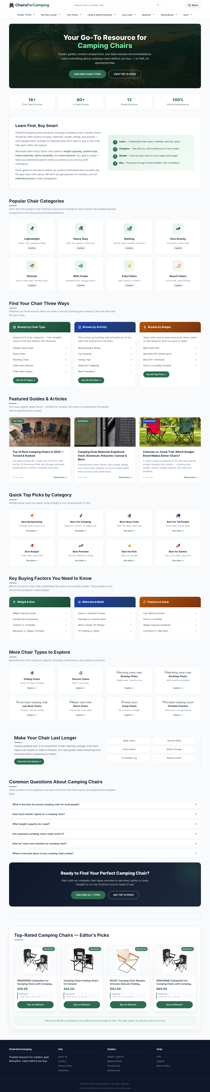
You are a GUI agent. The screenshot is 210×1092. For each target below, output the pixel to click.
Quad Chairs (19, 353)
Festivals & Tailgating (88, 365)
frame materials (24, 155)
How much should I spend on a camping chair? (38, 814)
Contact (62, 1061)
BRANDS (147, 15)
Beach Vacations (86, 371)
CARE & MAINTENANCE (100, 15)
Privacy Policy (65, 1066)
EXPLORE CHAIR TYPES (87, 74)
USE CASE (127, 15)
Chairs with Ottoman (23, 365)
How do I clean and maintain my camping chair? (39, 843)
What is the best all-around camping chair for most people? (45, 804)
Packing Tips (113, 1066)
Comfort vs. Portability (24, 625)
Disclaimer (63, 1070)
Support (160, 1061)
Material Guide (114, 1061)
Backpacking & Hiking (89, 348)
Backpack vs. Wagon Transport (28, 630)
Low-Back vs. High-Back (155, 630)
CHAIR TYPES (24, 15)
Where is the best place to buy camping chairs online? (42, 853)
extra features (67, 155)
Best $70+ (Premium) (154, 359)
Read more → (60, 477)
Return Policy (163, 1066)
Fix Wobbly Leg (129, 758)
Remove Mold (174, 740)
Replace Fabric (174, 758)
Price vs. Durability (152, 619)
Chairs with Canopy (22, 371)
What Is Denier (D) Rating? (91, 625)
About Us (62, 1056)
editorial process (25, 178)
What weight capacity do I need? (31, 824)
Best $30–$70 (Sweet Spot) (157, 353)
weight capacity (72, 151)
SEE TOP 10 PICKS (123, 894)
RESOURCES (167, 15)
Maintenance (113, 1070)
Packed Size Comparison (25, 619)
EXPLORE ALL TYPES (88, 894)
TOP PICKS (73, 15)
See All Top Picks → (156, 374)
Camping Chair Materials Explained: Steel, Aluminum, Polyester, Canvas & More (102, 455)
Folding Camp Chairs (23, 348)
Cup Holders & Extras (154, 613)
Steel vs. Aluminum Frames (91, 613)
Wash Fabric (129, 740)
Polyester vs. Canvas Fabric (92, 619)
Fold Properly (129, 749)
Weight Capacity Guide (24, 613)
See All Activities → (91, 380)
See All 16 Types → (25, 380)
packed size (90, 151)
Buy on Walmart (35, 1004)
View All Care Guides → (29, 761)
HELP (186, 15)
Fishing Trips (84, 359)
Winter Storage (174, 749)
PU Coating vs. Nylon (88, 630)
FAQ (159, 1056)
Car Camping (84, 353)
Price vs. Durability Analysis (157, 365)
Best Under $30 (151, 348)
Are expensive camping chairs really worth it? (38, 833)
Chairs (32, 5)
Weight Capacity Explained (156, 625)
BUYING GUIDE (49, 15)
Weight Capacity (115, 1056)
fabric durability (44, 155)
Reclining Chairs (21, 359)
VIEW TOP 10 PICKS (125, 74)
